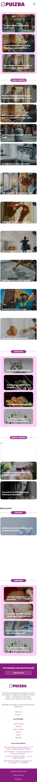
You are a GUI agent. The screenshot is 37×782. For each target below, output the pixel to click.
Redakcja (18, 712)
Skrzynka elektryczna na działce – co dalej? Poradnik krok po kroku (18, 748)
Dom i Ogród (18, 80)
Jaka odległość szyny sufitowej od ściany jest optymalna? (17, 252)
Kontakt (18, 715)
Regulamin (18, 779)
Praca (18, 732)
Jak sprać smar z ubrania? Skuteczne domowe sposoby (16, 339)
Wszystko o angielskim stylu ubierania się (16, 454)
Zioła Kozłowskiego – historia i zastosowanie (18, 420)
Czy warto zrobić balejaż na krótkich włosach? (15, 473)
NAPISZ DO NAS (18, 673)
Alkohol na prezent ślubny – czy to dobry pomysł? (17, 529)
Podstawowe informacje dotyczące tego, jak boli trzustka (19, 615)
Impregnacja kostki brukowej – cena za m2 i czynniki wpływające (17, 281)
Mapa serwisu (18, 775)
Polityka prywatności (18, 771)
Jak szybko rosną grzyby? (19, 404)
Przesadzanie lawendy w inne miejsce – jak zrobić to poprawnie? (18, 762)
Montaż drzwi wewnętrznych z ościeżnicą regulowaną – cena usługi (17, 66)
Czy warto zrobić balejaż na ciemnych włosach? (15, 493)
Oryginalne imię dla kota (19, 370)
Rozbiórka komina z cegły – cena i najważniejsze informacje (15, 310)
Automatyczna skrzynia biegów (19, 386)
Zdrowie (18, 580)
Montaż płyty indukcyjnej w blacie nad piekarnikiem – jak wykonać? (17, 46)
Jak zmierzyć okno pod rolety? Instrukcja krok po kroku (17, 194)
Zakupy (18, 512)
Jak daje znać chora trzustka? (16, 598)
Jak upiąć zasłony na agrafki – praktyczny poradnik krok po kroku (17, 223)
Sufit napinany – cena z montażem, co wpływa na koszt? (18, 753)
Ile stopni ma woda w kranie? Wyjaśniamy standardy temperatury (16, 165)
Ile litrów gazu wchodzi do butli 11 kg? (16, 26)
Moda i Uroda (18, 437)
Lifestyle (18, 351)
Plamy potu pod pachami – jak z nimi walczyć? (20, 632)
